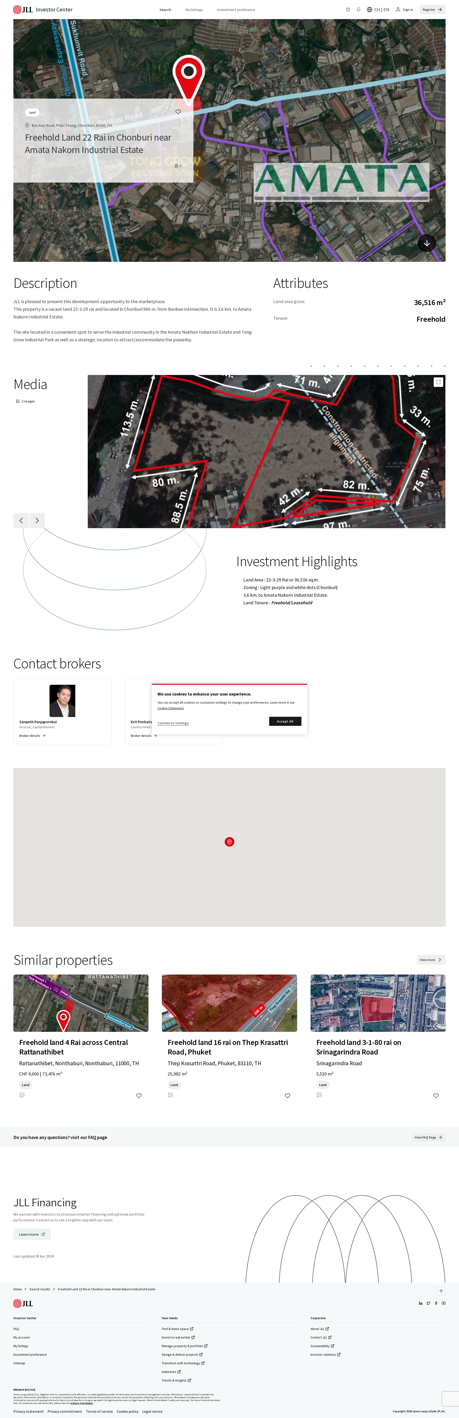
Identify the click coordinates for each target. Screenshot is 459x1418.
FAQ (16, 1329)
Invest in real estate (176, 1337)
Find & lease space (175, 1329)
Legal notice (152, 1411)
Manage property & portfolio (182, 1346)
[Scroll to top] (441, 1291)
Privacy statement (28, 1411)
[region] (229, 709)
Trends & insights (174, 1380)
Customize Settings (173, 723)
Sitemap (19, 1363)
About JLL (317, 1329)
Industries (169, 1372)
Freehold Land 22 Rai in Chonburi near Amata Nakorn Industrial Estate (106, 1289)
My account (21, 1337)
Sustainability (320, 1346)
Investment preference (30, 1354)
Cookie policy (127, 1411)
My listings (20, 1346)
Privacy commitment (65, 1411)
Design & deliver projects (180, 1354)
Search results (39, 1289)
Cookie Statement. (171, 708)
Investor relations (323, 1354)
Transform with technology (181, 1363)
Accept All (285, 721)
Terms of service (99, 1411)
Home (17, 1289)
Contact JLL (319, 1337)
